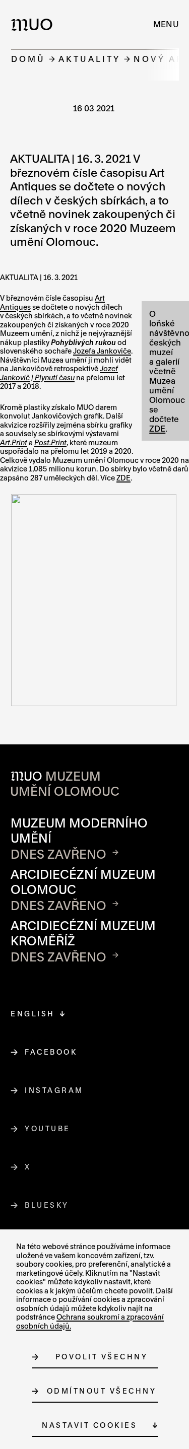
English (33, 1013)
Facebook (51, 1052)
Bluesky (47, 1205)
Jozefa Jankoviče (102, 351)
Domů (28, 58)
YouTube (48, 1128)
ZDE (157, 428)
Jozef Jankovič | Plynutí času (59, 373)
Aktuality (89, 58)
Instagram (54, 1090)
